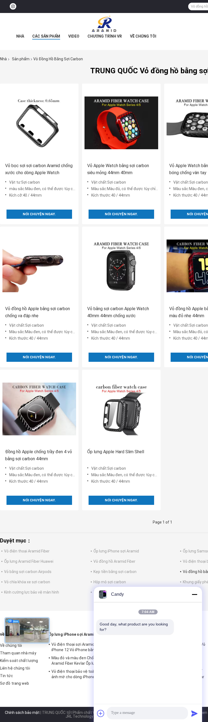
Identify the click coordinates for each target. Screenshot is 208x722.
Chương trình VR (104, 36)
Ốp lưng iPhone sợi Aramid (116, 551)
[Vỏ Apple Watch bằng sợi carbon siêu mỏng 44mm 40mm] (121, 123)
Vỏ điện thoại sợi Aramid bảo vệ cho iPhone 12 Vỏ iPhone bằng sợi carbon (83, 647)
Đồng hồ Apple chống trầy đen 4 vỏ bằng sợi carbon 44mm (38, 455)
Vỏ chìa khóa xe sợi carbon (27, 582)
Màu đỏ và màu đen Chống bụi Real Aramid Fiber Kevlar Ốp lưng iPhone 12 (84, 660)
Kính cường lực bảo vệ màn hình (31, 592)
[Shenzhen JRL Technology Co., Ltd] (104, 24)
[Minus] (194, 594)
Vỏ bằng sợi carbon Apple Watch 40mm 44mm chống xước (118, 312)
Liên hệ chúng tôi (15, 668)
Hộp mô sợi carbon (109, 582)
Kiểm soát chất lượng (19, 660)
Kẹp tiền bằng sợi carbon (114, 571)
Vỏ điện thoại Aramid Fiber (27, 551)
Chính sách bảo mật (22, 712)
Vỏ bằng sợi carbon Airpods (27, 571)
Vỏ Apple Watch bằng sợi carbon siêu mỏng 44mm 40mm (118, 169)
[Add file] (101, 713)
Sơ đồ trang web (14, 683)
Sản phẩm (21, 59)
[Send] (194, 713)
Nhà (20, 36)
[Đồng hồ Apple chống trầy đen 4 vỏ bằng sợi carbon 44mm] (39, 409)
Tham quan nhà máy (18, 653)
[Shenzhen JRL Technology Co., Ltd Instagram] (13, 6)
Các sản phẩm (46, 36)
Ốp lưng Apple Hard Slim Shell (115, 451)
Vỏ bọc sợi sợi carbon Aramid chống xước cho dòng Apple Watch (39, 169)
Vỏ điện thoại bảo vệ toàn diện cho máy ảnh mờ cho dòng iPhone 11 (86, 674)
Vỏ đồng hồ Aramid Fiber (114, 561)
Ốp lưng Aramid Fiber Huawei (28, 561)
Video (73, 36)
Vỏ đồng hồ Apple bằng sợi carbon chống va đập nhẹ (37, 312)
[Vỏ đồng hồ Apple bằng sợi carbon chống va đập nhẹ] (39, 266)
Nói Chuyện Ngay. (39, 214)
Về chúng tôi (143, 36)
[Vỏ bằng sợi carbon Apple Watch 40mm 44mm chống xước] (121, 266)
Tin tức (6, 676)
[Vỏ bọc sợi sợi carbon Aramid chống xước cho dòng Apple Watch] (39, 123)
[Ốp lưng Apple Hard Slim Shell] (121, 409)
